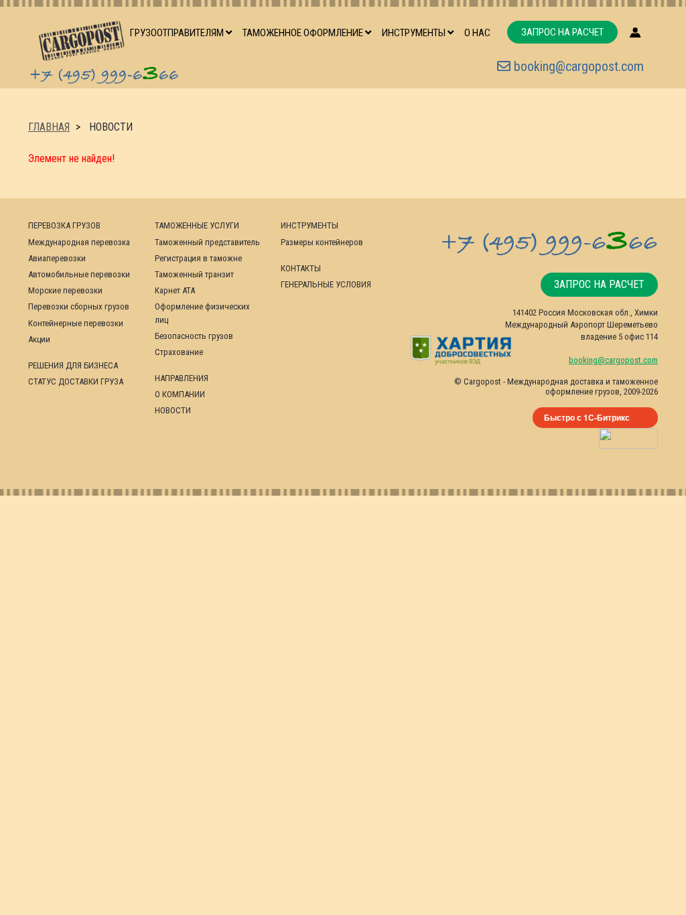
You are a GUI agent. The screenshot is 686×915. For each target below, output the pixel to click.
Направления (181, 378)
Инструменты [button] (415, 33)
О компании (180, 394)
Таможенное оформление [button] (304, 33)
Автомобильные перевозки (79, 274)
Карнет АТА (175, 290)
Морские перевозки (65, 290)
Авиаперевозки (57, 258)
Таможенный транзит (194, 274)
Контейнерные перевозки (75, 323)
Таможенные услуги (197, 225)
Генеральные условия (326, 284)
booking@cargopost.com (577, 66)
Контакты (301, 268)
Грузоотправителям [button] (178, 33)
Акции (39, 339)
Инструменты (309, 225)
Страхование (179, 352)
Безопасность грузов (194, 336)
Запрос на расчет (562, 32)
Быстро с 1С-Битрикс (587, 417)
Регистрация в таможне (198, 258)
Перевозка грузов (64, 225)
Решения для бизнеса (73, 365)
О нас (477, 33)
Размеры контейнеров (322, 242)
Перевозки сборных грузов (78, 306)
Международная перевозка (79, 242)
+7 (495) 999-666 (104, 73)
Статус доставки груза (75, 381)
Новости (173, 410)
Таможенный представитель (207, 242)
